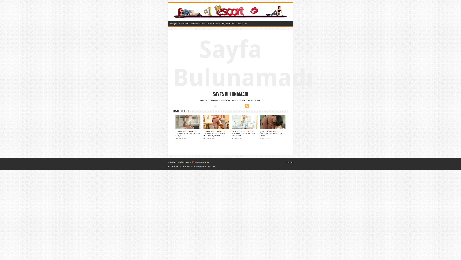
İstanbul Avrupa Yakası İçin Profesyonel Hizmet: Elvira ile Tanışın (188, 133)
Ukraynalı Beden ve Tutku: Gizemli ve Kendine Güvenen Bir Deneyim (243, 133)
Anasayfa (173, 24)
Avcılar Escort (183, 24)
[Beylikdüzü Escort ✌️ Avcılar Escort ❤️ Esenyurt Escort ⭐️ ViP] (230, 11)
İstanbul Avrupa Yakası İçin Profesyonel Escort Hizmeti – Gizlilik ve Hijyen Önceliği (215, 133)
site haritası (289, 162)
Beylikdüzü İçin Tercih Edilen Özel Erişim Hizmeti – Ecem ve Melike (272, 133)
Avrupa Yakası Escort (198, 24)
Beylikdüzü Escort (228, 24)
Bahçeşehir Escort (214, 24)
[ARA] (247, 106)
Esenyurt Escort (242, 24)
